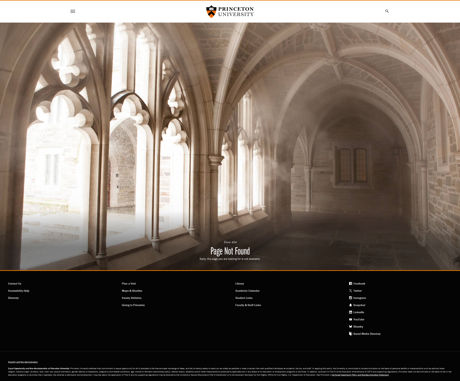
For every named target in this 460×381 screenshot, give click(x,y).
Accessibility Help (18, 290)
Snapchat (359, 305)
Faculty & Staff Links (248, 305)
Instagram (359, 298)
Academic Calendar (247, 290)
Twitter (357, 290)
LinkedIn (358, 312)
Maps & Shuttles (132, 290)
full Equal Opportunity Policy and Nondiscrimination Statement (360, 374)
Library (239, 283)
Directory (13, 298)
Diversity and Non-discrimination (23, 362)
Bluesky (358, 326)
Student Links (243, 298)
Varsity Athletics (131, 298)
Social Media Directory (367, 333)
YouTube (358, 319)
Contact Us (14, 283)
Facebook (359, 283)
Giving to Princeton (133, 305)
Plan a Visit (129, 283)
